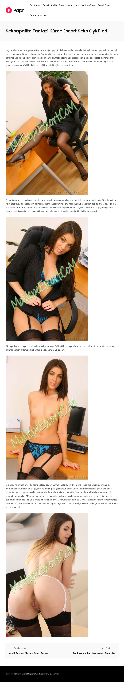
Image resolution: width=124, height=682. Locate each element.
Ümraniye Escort (38, 15)
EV (31, 5)
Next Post (105, 648)
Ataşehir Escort (41, 5)
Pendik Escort (104, 5)
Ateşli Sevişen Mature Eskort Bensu (28, 653)
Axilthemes (57, 674)
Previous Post (20, 648)
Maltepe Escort (88, 5)
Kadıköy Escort (58, 5)
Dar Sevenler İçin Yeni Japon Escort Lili (94, 653)
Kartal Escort (73, 5)
